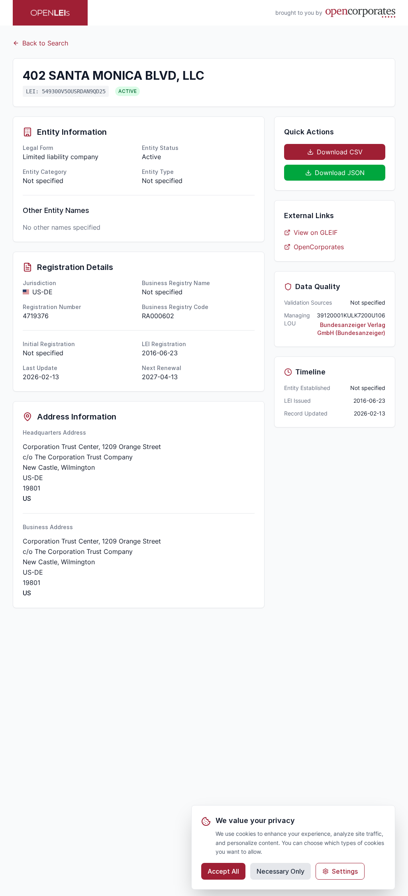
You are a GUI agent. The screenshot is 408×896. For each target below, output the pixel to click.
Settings (345, 871)
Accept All (223, 871)
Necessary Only (280, 871)
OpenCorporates (319, 247)
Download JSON (340, 173)
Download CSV (340, 152)
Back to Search (45, 43)
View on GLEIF (315, 232)
